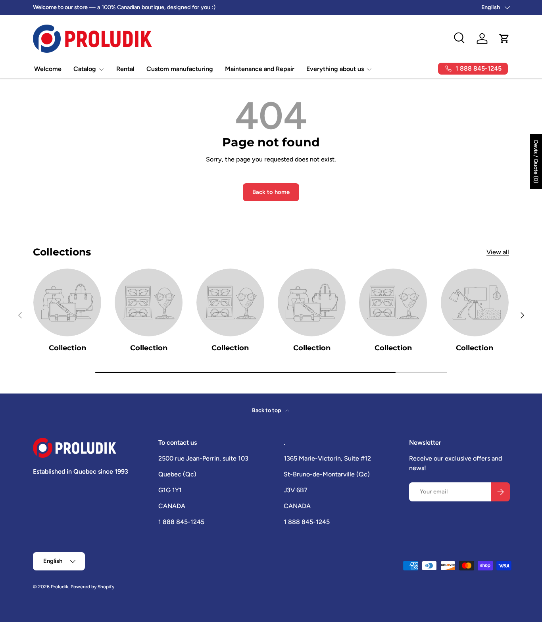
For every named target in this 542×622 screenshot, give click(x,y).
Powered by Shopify (92, 586)
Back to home (271, 192)
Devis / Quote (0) (535, 161)
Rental (125, 69)
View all (497, 252)
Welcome (48, 69)
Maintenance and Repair (259, 69)
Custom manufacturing (179, 69)
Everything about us (335, 69)
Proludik (59, 586)
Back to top (267, 410)
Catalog (84, 69)
